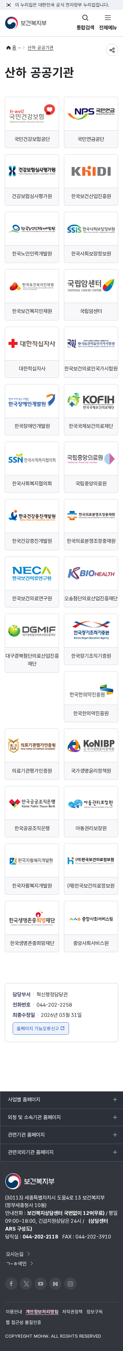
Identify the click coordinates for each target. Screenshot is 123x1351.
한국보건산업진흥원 (91, 196)
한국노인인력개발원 (32, 253)
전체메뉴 (108, 27)
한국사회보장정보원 (91, 253)
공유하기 (112, 50)
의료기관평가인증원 (32, 771)
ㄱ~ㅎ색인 (16, 1263)
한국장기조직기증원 (91, 656)
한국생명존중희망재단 (32, 943)
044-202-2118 (40, 1236)
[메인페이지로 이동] (25, 23)
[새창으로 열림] (32, 114)
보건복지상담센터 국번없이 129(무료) (66, 1213)
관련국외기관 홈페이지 (31, 1155)
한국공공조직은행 (32, 828)
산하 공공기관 (41, 47)
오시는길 (15, 1254)
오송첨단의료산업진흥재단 (91, 598)
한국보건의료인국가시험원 (91, 368)
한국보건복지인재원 (32, 311)
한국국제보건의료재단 (91, 426)
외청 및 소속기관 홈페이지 (34, 1120)
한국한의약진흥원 (91, 713)
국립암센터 (91, 311)
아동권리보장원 (91, 828)
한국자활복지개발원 (32, 885)
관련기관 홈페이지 (26, 1137)
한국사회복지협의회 (32, 483)
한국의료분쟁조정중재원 (91, 541)
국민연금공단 (91, 139)
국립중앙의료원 (91, 483)
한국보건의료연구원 (32, 598)
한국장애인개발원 (32, 426)
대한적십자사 (32, 368)
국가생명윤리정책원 (91, 771)
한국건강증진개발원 (32, 541)
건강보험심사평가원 (32, 196)
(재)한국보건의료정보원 (90, 885)
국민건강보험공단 (32, 139)
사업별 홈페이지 (24, 1102)
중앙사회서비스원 (91, 943)
